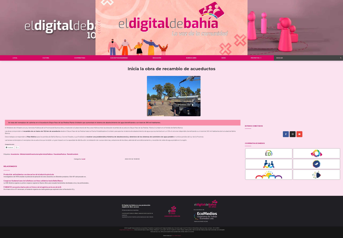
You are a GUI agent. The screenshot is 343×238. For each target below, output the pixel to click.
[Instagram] (293, 134)
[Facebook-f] (286, 134)
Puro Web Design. (176, 235)
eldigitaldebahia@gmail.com (127, 229)
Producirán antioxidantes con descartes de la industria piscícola (29, 174)
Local (83, 159)
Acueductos (15, 154)
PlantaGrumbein (72, 154)
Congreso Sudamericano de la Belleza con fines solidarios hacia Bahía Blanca (33, 181)
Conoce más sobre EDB (172, 216)
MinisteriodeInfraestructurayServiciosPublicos (36, 154)
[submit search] (340, 58)
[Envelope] (299, 134)
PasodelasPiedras (60, 154)
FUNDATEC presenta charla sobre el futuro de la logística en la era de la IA (32, 187)
